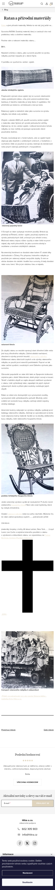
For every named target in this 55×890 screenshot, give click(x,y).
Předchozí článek (8, 729)
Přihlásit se (42, 803)
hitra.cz (35, 843)
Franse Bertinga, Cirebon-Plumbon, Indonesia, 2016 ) (25, 575)
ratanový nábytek (15, 514)
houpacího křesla (18, 505)
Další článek (49, 729)
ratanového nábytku (38, 356)
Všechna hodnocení (27, 782)
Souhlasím (27, 882)
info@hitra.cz (29, 834)
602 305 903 (29, 829)
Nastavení (27, 872)
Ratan (3, 25)
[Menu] (3, 3)
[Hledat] (41, 3)
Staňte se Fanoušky (20, 843)
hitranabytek (27, 843)
